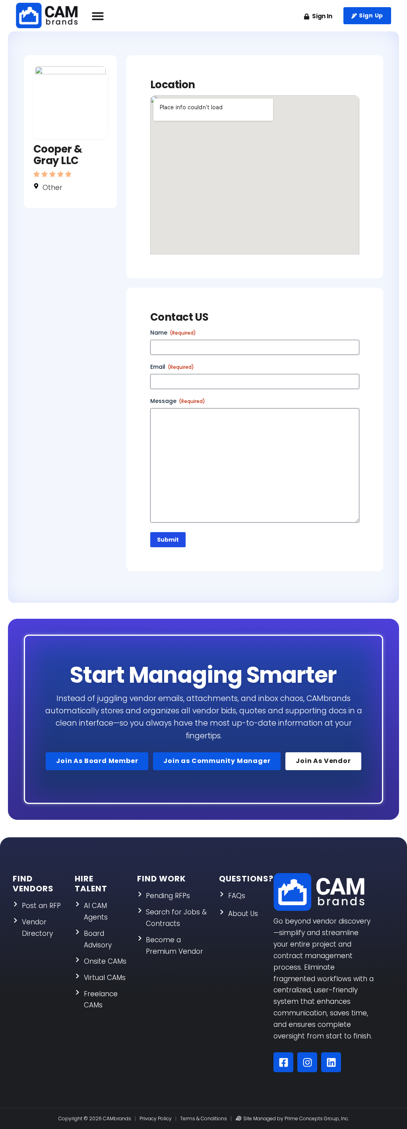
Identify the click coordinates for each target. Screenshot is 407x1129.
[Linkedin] (331, 1062)
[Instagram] (307, 1062)
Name (173, 333)
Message (177, 401)
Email (172, 367)
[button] (97, 15)
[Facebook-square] (283, 1062)
